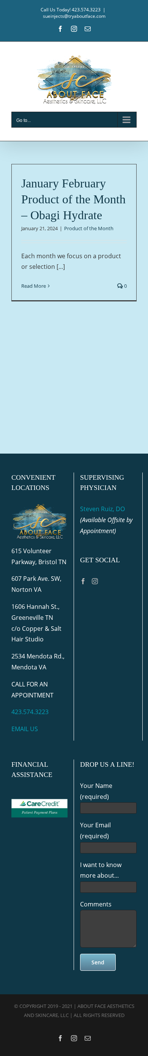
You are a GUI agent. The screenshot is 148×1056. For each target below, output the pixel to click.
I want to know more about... (100, 870)
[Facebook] (83, 581)
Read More (33, 285)
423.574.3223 (30, 712)
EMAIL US (24, 729)
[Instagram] (95, 581)
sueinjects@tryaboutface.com (74, 16)
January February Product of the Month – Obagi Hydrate (73, 198)
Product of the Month (88, 228)
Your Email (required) (95, 830)
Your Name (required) (96, 791)
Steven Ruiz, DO (102, 509)
